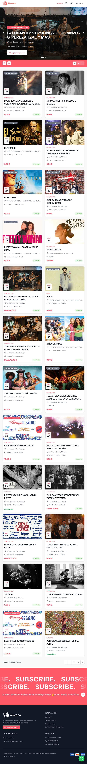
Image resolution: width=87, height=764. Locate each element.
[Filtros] (4, 63)
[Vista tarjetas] (74, 63)
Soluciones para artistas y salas (13, 741)
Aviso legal (19, 753)
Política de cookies (9, 756)
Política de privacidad (49, 753)
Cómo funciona (50, 724)
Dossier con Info (8, 738)
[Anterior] (3, 33)
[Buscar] (9, 63)
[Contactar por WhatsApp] (81, 758)
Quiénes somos (50, 720)
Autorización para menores (54, 727)
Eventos (60, 3)
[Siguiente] (83, 33)
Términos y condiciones (33, 753)
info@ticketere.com (54, 737)
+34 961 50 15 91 (53, 741)
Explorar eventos (10, 727)
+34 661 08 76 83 (53, 744)
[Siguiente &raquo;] (82, 662)
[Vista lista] (78, 63)
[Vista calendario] (82, 63)
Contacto (48, 717)
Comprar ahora (15, 53)
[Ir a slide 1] (41, 57)
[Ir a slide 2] (44, 57)
